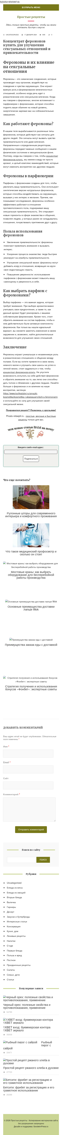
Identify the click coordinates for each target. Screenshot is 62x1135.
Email (6, 762)
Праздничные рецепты (19, 965)
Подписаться (31, 458)
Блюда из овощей (16, 892)
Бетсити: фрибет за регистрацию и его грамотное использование (28, 1088)
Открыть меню (32, 7)
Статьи (10, 979)
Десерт (10, 911)
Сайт (6, 778)
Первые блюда (14, 950)
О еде (10, 945)
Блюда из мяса (15, 887)
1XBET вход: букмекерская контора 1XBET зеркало (26, 1028)
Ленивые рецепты (16, 935)
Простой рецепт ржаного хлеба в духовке (31, 1068)
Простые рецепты (31, 17)
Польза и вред (14, 955)
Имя (6, 746)
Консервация (14, 926)
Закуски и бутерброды (18, 916)
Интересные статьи (17, 921)
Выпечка (11, 902)
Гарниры (11, 907)
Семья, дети (13, 974)
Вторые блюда (14, 897)
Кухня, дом (12, 931)
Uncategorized (12, 35)
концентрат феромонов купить (19, 372)
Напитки (11, 940)
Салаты (11, 969)
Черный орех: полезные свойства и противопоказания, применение (26, 1006)
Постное (11, 960)
